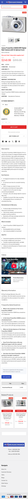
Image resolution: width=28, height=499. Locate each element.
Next (26, 412)
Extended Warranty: (7, 101)
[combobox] (14, 6)
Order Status (4, 483)
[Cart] (25, 2)
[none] (14, 24)
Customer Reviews (6, 472)
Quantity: (4, 119)
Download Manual (7, 387)
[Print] (9, 141)
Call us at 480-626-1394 (14, 454)
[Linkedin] (16, 141)
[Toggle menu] (2, 2)
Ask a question (6, 376)
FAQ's (2, 474)
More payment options (14, 132)
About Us (3, 469)
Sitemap (3, 486)
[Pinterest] (19, 141)
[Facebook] (2, 141)
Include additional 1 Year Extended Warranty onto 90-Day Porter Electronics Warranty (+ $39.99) (20, 111)
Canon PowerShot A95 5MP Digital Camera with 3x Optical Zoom (7, 416)
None (6, 104)
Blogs (2, 477)
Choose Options (7, 411)
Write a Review (5, 52)
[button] (14, 136)
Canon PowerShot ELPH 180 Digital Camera (21, 415)
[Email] (6, 141)
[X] (12, 141)
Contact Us (4, 480)
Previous (2, 412)
